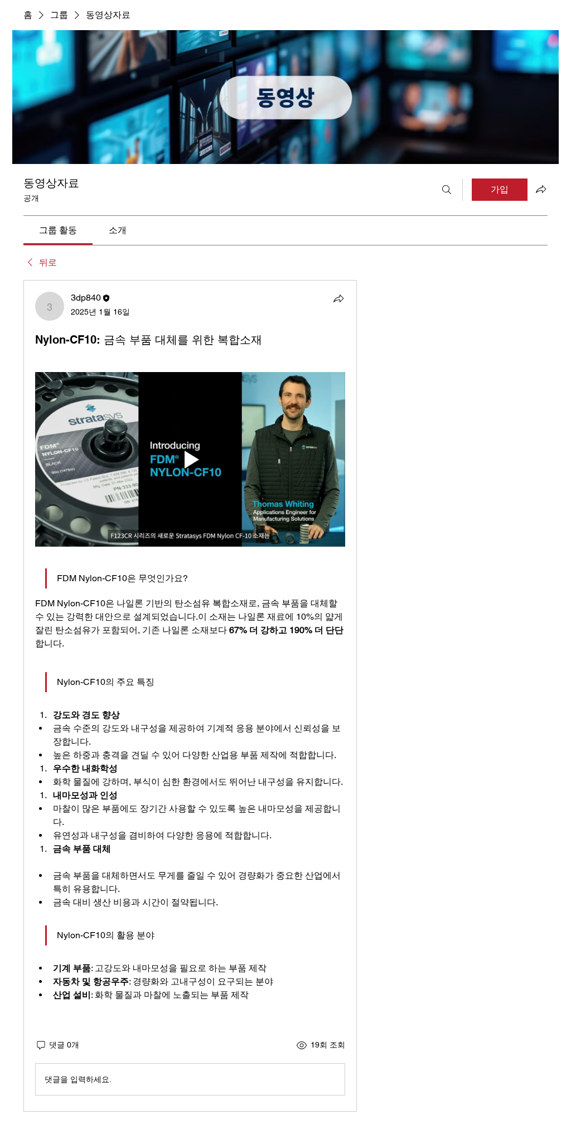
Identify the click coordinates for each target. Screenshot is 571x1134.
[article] (190, 696)
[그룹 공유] (541, 189)
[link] (58, 230)
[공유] (338, 298)
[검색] (446, 189)
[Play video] (190, 459)
